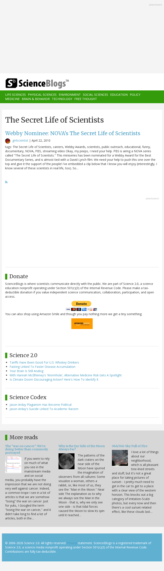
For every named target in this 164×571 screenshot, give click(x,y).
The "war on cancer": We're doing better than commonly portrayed (26, 449)
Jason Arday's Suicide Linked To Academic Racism (44, 409)
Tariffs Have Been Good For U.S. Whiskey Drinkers (44, 362)
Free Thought (85, 99)
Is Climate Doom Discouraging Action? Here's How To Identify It (54, 379)
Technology (62, 99)
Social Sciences (95, 95)
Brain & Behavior (36, 99)
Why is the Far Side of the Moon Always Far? (82, 447)
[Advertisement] (82, 37)
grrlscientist (20, 140)
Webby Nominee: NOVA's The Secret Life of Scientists (72, 133)
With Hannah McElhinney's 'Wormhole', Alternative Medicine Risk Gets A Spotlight (66, 375)
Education (119, 95)
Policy (135, 95)
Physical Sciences (42, 95)
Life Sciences (15, 95)
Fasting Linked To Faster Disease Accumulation (42, 367)
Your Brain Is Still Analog (26, 371)
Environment (70, 95)
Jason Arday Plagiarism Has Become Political (41, 405)
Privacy (72, 543)
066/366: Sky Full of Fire (129, 446)
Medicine (12, 99)
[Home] (30, 83)
